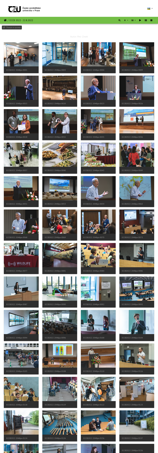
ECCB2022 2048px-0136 (93, 438)
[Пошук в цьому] (119, 20)
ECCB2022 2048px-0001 (16, 70)
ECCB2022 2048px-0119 (55, 405)
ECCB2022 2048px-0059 (93, 204)
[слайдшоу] (140, 20)
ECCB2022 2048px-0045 (93, 170)
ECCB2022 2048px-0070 (93, 237)
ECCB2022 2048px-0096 (55, 338)
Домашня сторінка (5, 20)
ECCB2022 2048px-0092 (93, 304)
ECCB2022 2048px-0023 (93, 103)
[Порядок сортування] (126, 20)
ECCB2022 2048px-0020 (55, 103)
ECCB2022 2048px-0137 (132, 438)
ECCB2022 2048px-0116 (132, 371)
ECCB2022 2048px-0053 (55, 204)
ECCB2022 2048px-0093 (132, 304)
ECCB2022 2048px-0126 (55, 438)
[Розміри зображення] (133, 20)
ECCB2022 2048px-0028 (16, 137)
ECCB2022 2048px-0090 (55, 304)
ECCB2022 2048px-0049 (132, 170)
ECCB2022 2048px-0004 (93, 70)
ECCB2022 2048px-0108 (55, 371)
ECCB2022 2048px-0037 (16, 170)
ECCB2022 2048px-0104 (132, 338)
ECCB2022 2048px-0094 (16, 338)
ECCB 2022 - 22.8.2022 (21, 20)
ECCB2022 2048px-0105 (16, 371)
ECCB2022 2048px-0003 (55, 70)
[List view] (151, 20)
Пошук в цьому (13, 27)
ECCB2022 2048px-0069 (55, 237)
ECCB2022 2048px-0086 (132, 271)
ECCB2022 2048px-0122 (93, 405)
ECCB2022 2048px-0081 (55, 271)
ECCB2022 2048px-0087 (16, 304)
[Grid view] (146, 20)
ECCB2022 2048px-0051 (16, 204)
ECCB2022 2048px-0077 (16, 271)
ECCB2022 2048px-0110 (93, 371)
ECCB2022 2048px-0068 (16, 237)
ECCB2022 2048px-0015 (16, 103)
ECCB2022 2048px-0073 (132, 237)
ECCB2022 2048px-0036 (132, 137)
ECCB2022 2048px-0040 (55, 170)
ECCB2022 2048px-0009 (132, 70)
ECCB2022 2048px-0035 (93, 137)
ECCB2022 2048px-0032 (55, 137)
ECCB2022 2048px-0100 (93, 338)
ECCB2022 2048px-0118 (16, 405)
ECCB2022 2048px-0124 (16, 438)
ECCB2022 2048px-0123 (132, 405)
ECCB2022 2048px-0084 (93, 271)
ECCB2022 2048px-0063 (132, 204)
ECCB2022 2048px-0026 (132, 103)
